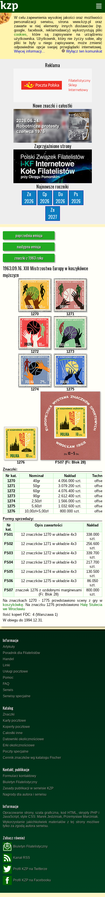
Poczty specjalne (16, 751)
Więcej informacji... (29, 51)
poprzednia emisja (28, 235)
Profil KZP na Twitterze (30, 869)
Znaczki (9, 714)
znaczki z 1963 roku (28, 258)
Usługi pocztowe (15, 671)
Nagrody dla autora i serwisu (24, 794)
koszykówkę (13, 605)
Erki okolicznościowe (19, 745)
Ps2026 (76, 198)
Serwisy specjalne (17, 696)
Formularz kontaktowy (19, 776)
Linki (6, 665)
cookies (20, 34)
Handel (8, 659)
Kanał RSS (21, 858)
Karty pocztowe (14, 721)
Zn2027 (52, 213)
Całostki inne (13, 733)
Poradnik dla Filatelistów (21, 653)
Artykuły (9, 647)
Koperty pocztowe (16, 727)
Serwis (8, 690)
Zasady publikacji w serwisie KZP (28, 788)
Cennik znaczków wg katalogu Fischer (32, 758)
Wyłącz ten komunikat (83, 51)
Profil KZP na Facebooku (32, 880)
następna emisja (29, 246)
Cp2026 (44, 198)
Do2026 (60, 198)
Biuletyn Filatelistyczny (20, 782)
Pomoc (8, 678)
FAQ (6, 684)
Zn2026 (29, 198)
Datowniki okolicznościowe (23, 739)
